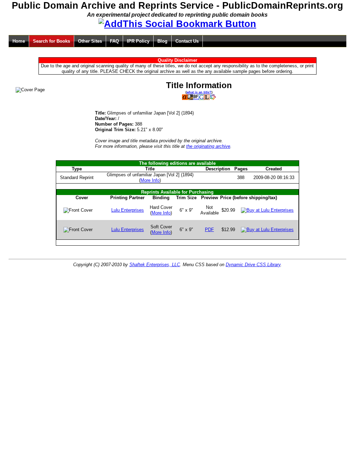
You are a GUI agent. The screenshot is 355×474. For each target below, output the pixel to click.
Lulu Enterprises (127, 210)
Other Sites (90, 41)
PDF (209, 229)
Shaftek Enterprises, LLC (154, 264)
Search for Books (51, 41)
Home (18, 41)
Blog (162, 41)
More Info (149, 180)
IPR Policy (138, 41)
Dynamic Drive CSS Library (253, 264)
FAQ (114, 41)
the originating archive (208, 146)
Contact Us (187, 41)
